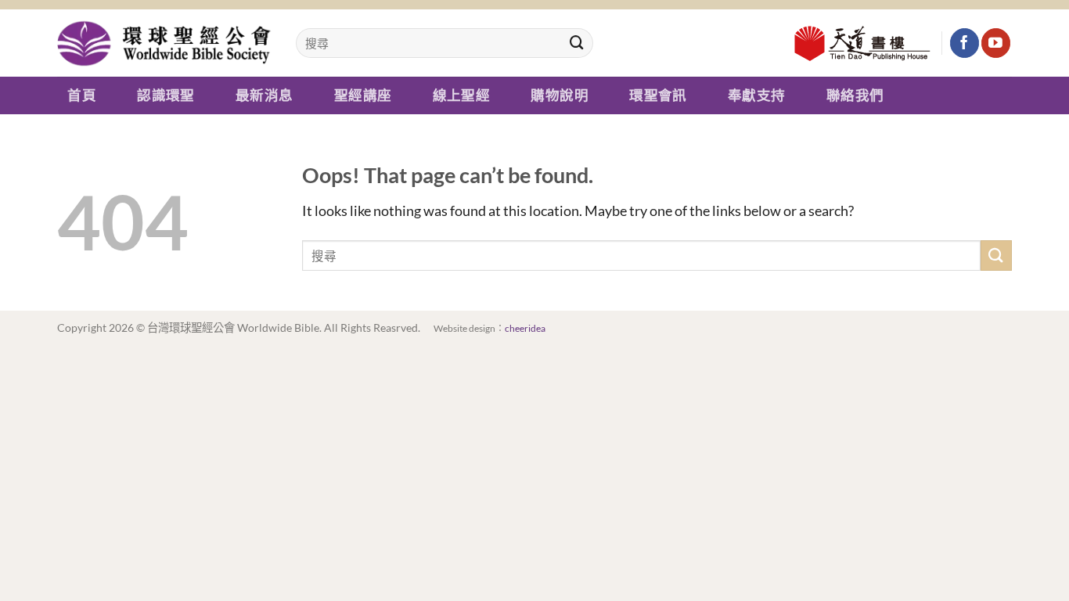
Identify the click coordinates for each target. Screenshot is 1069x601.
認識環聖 (165, 95)
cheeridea (525, 328)
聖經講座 (362, 95)
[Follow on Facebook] (964, 43)
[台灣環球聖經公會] (164, 43)
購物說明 (559, 95)
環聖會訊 (657, 95)
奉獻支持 (756, 95)
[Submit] (577, 43)
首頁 (81, 95)
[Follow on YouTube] (995, 43)
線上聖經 (461, 95)
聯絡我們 (855, 95)
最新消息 (264, 95)
